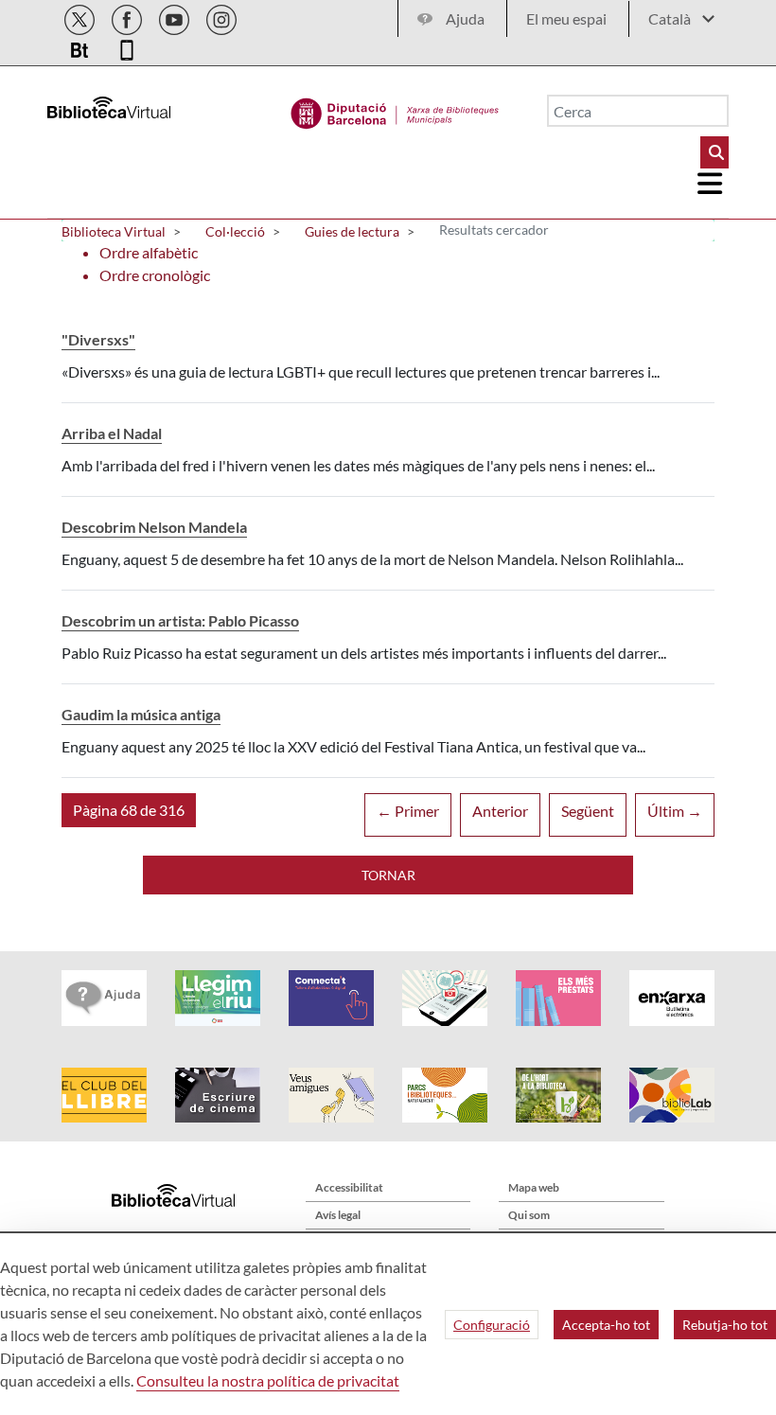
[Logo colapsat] (711, 183)
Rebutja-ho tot (724, 1325)
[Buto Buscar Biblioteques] (714, 152)
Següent (587, 811)
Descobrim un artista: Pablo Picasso (180, 620)
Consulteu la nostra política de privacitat (267, 1380)
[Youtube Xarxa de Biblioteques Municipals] (175, 17)
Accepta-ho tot (606, 1325)
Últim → (674, 811)
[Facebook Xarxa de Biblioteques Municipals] (128, 17)
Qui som (529, 1215)
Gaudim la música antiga (141, 714)
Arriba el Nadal (112, 433)
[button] (129, 810)
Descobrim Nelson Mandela (154, 527)
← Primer (408, 811)
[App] (127, 47)
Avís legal (338, 1215)
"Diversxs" (98, 339)
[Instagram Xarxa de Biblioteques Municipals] (221, 17)
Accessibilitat (349, 1187)
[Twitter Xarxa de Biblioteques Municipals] (81, 17)
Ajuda (465, 18)
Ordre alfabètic (148, 252)
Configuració (491, 1325)
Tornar (388, 875)
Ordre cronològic (154, 275)
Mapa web (533, 1187)
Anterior (500, 811)
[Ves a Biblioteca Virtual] (395, 109)
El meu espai (566, 18)
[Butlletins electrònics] (81, 47)
